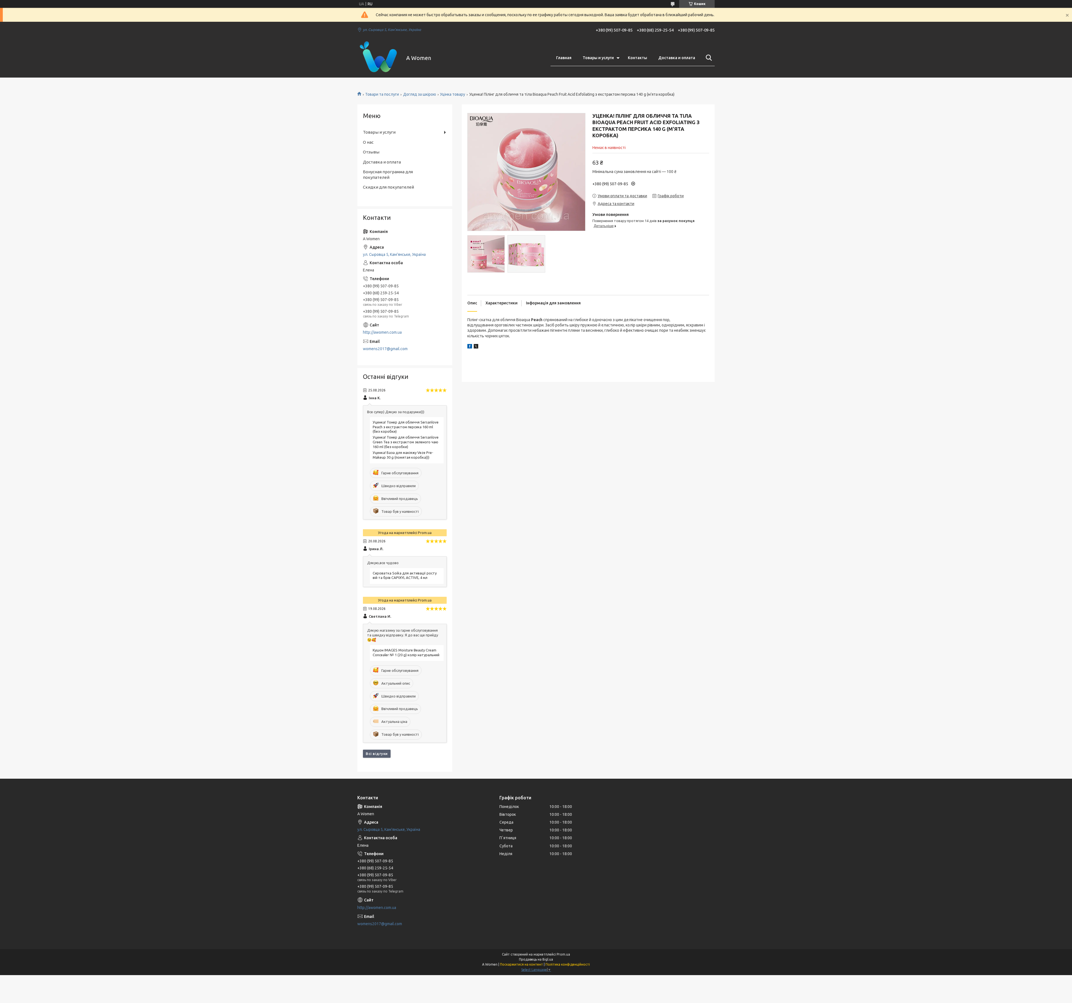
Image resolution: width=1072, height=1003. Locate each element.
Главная (563, 58)
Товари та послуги (382, 94)
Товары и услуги (598, 58)
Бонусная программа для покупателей (388, 174)
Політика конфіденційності (567, 964)
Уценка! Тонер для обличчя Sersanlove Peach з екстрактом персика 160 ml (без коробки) (406, 427)
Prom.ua (563, 954)
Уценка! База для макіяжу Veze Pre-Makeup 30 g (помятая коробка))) (403, 455)
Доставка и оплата (676, 58)
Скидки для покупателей (388, 187)
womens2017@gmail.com (385, 349)
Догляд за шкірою (419, 94)
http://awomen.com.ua (382, 332)
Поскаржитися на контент (521, 964)
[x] (476, 347)
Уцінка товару (452, 94)
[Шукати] (708, 58)
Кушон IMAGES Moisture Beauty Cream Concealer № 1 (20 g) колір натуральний (406, 652)
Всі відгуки (377, 754)
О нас (368, 142)
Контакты (637, 58)
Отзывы (371, 152)
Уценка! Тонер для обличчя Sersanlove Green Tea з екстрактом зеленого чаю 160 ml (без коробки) (406, 442)
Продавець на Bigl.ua (536, 959)
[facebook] (469, 347)
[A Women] (378, 58)
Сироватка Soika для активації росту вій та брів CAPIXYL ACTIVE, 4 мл (405, 575)
